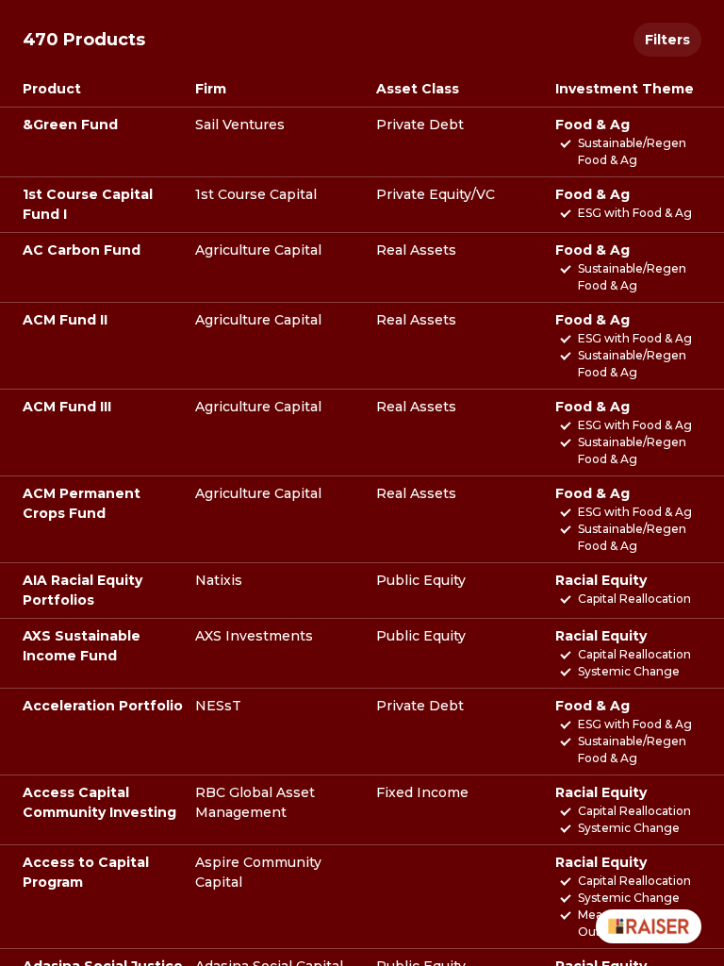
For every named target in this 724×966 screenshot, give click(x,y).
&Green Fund (70, 124)
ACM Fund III (67, 406)
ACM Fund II (65, 319)
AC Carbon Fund (81, 250)
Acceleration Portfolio (103, 705)
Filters (667, 39)
